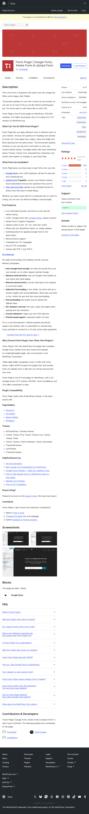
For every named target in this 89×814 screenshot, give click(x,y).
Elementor (10, 410)
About (4, 754)
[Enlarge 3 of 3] (54, 550)
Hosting (5, 762)
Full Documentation (14, 463)
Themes (27, 758)
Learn (48, 754)
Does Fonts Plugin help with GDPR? (17, 657)
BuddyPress (8, 786)
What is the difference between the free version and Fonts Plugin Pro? (17, 634)
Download (66, 66)
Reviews (19, 78)
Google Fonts (12, 173)
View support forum (69, 213)
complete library (35, 218)
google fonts (81, 132)
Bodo (10, 797)
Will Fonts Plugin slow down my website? (19, 650)
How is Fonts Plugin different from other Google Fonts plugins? (16, 696)
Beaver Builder (12, 417)
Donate (71, 762)
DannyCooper (40, 732)
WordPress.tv (52, 766)
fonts (84, 127)
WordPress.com (10, 774)
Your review (66, 186)
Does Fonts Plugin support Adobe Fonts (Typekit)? (24, 679)
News (4, 758)
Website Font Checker (15, 481)
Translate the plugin (14, 516)
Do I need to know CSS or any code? (18, 627)
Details (8, 78)
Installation (33, 78)
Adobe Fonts (11, 180)
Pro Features (8, 254)
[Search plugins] (27, 25)
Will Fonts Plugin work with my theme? (18, 619)
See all (84, 186)
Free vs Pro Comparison (16, 484)
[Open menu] (85, 3)
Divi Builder (10, 414)
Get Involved (72, 754)
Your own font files (14, 187)
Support (83, 78)
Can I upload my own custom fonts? (17, 672)
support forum (31, 496)
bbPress (7, 782)
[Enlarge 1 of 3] (26, 534)
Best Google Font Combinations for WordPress (26, 467)
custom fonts (81, 122)
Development (49, 78)
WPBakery (10, 421)
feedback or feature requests (24, 520)
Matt (5, 778)
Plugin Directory (8, 10)
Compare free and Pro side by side (23, 335)
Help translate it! (60, 17)
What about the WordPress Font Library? (19, 704)
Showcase (28, 754)
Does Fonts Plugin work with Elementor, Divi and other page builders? (19, 687)
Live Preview (80, 66)
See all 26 (83, 112)
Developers (50, 762)
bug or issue (19, 513)
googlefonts (12, 737)
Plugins (27, 762)
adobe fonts (81, 118)
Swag (70, 766)
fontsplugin (23, 69)
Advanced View (68, 143)
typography (82, 136)
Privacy (5, 766)
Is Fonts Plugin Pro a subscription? (17, 643)
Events (70, 758)
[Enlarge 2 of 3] (54, 534)
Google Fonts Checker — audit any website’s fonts (27, 470)
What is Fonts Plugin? (11, 612)
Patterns (27, 766)
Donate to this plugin (70, 235)
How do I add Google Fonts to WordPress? (21, 665)
